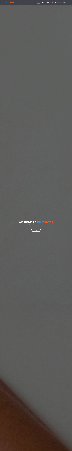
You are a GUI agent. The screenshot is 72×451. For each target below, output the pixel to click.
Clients (52, 2)
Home (38, 2)
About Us (42, 2)
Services (47, 2)
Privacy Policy (58, 2)
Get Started (36, 230)
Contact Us (64, 2)
